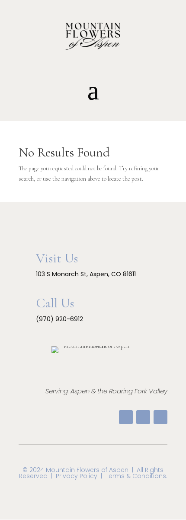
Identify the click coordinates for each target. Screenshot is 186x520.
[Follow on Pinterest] (143, 417)
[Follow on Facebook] (126, 417)
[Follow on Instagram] (160, 417)
